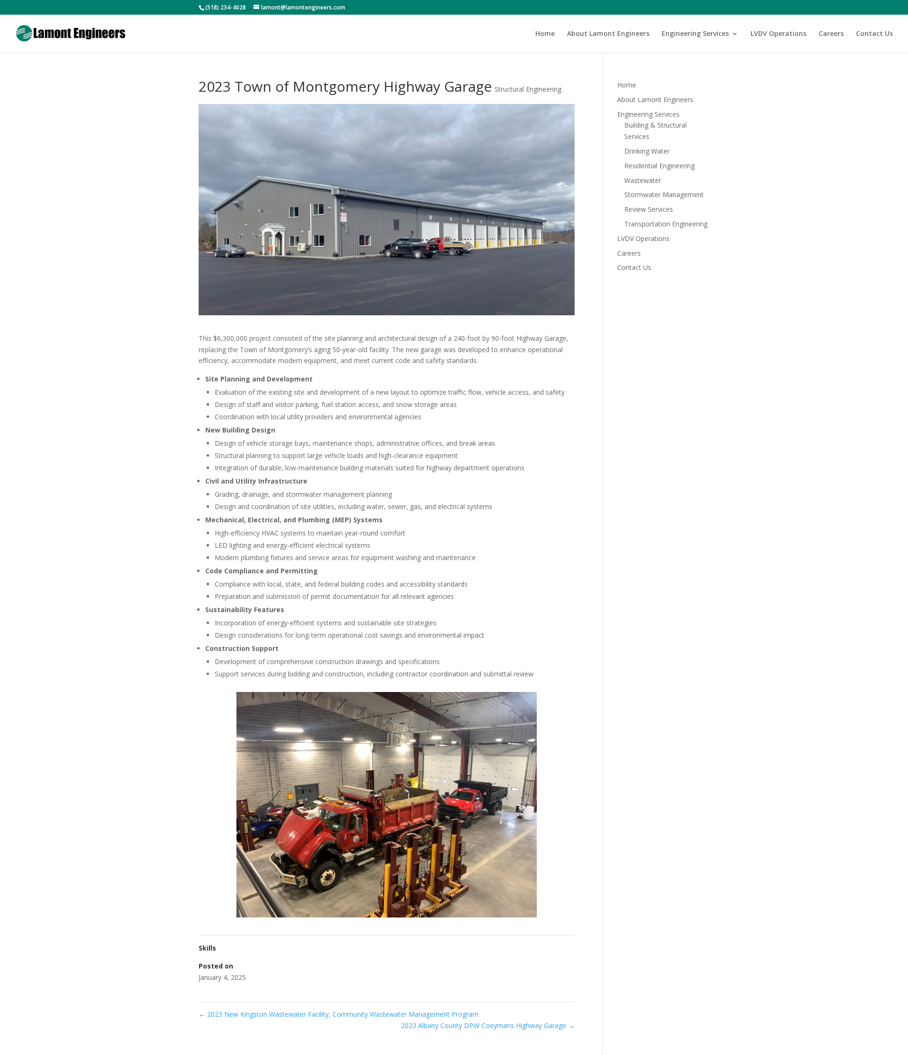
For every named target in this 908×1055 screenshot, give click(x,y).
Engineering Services (695, 34)
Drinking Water (647, 151)
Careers (831, 34)
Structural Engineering (528, 89)
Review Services (648, 209)
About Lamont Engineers (608, 34)
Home (545, 34)
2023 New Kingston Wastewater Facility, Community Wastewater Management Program (339, 1014)
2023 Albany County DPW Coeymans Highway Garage (488, 1025)
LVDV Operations (778, 34)
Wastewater (642, 180)
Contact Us (874, 34)
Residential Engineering (659, 165)
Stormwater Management (664, 194)
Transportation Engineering (665, 223)
